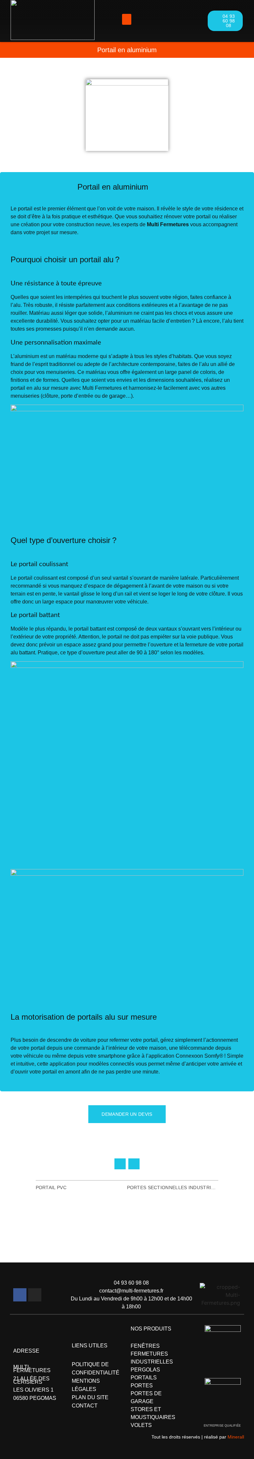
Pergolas (145, 1369)
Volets (141, 1425)
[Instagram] (34, 1294)
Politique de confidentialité (95, 1368)
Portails (144, 1377)
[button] (126, 19)
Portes (142, 1385)
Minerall (236, 1437)
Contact (85, 1405)
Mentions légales (86, 1385)
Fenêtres (145, 1346)
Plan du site (90, 1397)
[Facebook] (19, 1294)
